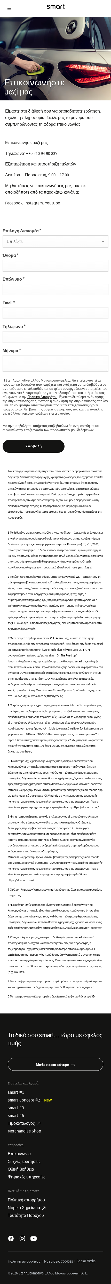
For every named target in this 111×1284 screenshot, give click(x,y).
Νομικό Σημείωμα (24, 1208)
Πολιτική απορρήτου (26, 1200)
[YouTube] (33, 1238)
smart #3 (16, 1108)
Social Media (86, 1261)
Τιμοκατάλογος (21, 1123)
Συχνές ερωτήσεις (24, 1162)
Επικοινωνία (19, 1154)
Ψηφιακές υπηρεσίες (26, 1177)
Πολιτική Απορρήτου (42, 397)
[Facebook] (11, 1238)
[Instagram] (22, 1238)
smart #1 (16, 1092)
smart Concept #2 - (30, 1100)
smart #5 (16, 1116)
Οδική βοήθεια (21, 1169)
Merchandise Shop (24, 1131)
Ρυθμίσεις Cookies (58, 1261)
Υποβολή (33, 446)
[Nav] (9, 6)
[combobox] (55, 241)
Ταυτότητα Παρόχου (26, 1216)
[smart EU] (55, 6)
